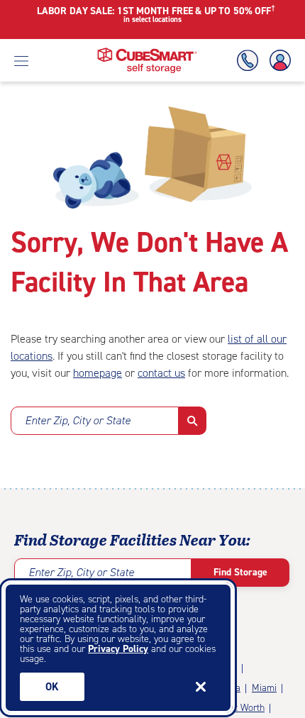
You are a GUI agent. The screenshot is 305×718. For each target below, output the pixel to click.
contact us (161, 372)
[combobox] (95, 421)
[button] (192, 421)
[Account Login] (277, 60)
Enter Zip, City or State (78, 420)
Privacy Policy (118, 649)
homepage (97, 372)
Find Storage (240, 572)
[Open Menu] (21, 60)
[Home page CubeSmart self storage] (147, 51)
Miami (264, 688)
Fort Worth (243, 707)
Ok (52, 687)
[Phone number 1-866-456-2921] (250, 60)
